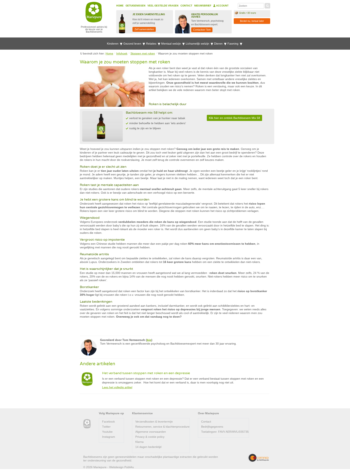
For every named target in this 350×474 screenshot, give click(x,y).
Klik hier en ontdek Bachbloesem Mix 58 (234, 118)
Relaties (151, 43)
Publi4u (129, 467)
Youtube (107, 431)
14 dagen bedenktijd (148, 446)
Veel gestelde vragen (162, 5)
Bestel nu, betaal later (252, 21)
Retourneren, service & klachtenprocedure (162, 426)
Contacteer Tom (202, 29)
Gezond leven (132, 43)
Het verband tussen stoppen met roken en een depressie (146, 373)
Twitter (106, 426)
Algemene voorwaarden (150, 431)
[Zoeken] (267, 5)
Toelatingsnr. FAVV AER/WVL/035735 (225, 431)
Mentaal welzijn (171, 43)
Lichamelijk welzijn (198, 43)
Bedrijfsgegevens (212, 426)
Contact (186, 5)
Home (120, 5)
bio (149, 340)
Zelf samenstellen (144, 29)
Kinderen (113, 43)
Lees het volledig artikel (117, 387)
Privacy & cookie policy (149, 436)
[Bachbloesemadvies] (87, 424)
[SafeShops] (258, 457)
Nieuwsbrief (202, 5)
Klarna (139, 441)
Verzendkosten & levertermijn (154, 421)
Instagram (108, 436)
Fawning (233, 43)
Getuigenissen (135, 5)
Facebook (108, 421)
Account (222, 5)
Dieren (218, 43)
